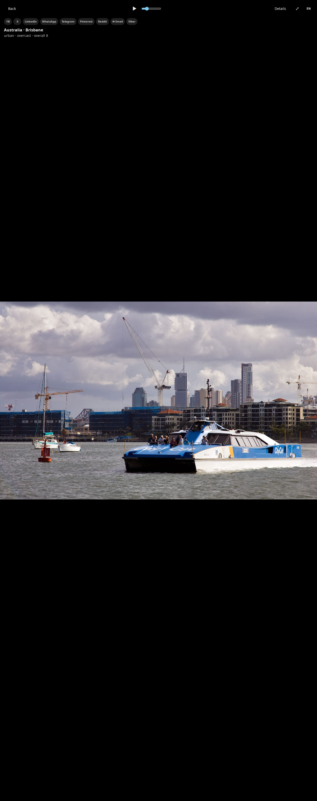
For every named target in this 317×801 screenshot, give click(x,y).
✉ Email (117, 21)
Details (280, 8)
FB (8, 21)
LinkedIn (31, 21)
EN (309, 8)
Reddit (102, 21)
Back (12, 8)
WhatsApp (49, 21)
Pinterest (86, 21)
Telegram (68, 21)
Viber (131, 21)
